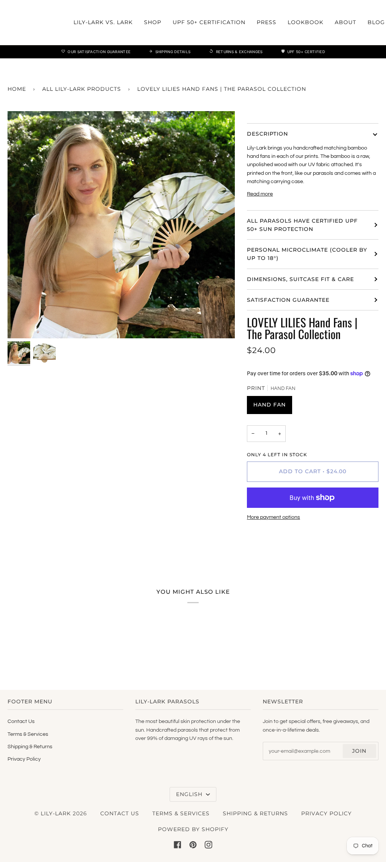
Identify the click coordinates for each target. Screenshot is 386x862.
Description (267, 134)
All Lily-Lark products (81, 89)
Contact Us (21, 721)
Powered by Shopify (193, 829)
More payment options (273, 517)
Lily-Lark (56, 813)
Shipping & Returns (30, 746)
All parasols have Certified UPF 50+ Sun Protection (302, 225)
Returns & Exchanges (235, 51)
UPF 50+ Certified (303, 51)
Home (17, 89)
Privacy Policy (24, 759)
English (190, 794)
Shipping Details (169, 51)
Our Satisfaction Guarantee (95, 51)
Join (359, 751)
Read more (260, 194)
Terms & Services (28, 734)
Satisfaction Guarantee (288, 300)
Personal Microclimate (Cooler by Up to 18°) (307, 254)
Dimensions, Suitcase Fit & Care (300, 279)
